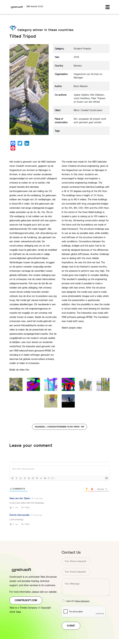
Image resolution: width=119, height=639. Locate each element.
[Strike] (25, 478)
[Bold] (12, 478)
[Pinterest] (13, 148)
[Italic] (17, 478)
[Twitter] (20, 143)
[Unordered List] (33, 478)
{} (49, 478)
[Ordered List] (29, 478)
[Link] (45, 478)
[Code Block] (41, 478)
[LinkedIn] (27, 143)
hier (27, 370)
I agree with (77, 601)
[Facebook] (13, 143)
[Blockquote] (37, 478)
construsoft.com (26, 600)
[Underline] (21, 478)
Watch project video (72, 328)
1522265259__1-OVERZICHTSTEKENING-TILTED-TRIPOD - (59, 427)
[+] (52, 478)
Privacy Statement (82, 601)
